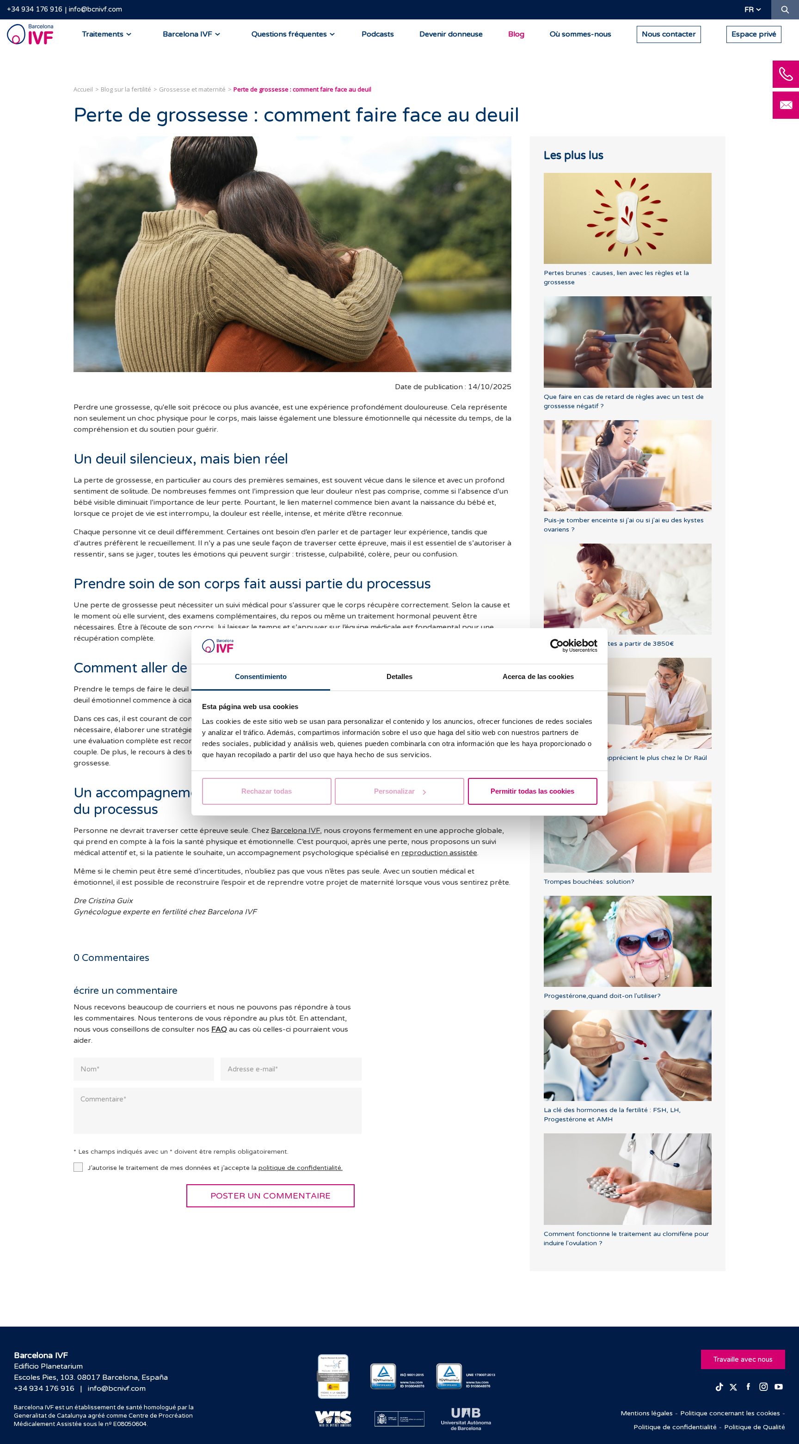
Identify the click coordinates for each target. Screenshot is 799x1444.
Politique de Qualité (754, 1427)
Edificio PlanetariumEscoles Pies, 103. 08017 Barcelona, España (91, 1372)
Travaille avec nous (743, 1359)
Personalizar (394, 791)
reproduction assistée (439, 852)
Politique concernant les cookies (730, 1413)
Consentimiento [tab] (261, 676)
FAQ (219, 1029)
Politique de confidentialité (675, 1427)
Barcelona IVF (295, 830)
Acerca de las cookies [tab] (538, 676)
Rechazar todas (266, 791)
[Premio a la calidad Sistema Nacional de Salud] (333, 1376)
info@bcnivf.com (95, 9)
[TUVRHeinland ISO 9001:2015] (400, 1376)
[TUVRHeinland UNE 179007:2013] (466, 1376)
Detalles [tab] (400, 676)
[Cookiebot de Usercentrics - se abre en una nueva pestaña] (556, 646)
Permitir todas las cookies (532, 791)
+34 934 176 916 (34, 9)
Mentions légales (647, 1413)
